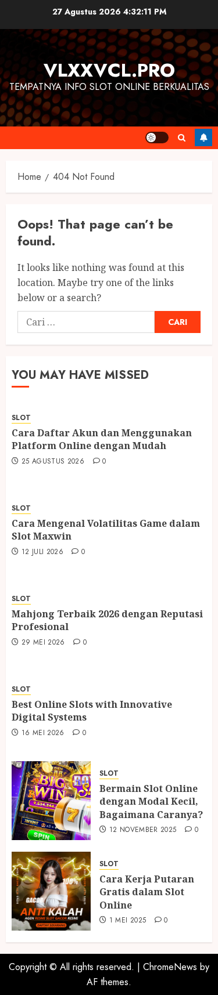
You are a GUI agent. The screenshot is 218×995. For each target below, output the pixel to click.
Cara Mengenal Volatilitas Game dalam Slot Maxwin (106, 529)
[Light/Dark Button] (157, 137)
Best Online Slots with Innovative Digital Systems (92, 710)
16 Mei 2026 (43, 733)
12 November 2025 (143, 830)
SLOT (21, 418)
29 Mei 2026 (43, 642)
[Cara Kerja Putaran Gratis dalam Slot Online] (51, 891)
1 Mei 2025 (127, 920)
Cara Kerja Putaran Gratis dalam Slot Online (146, 892)
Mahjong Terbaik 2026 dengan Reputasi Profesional (107, 620)
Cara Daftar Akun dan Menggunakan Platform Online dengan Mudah (102, 439)
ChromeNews (170, 967)
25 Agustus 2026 (53, 461)
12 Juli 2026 (42, 552)
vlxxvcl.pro (109, 70)
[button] (181, 137)
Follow (203, 137)
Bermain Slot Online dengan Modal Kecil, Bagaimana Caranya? (151, 801)
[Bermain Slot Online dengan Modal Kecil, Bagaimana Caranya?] (51, 800)
